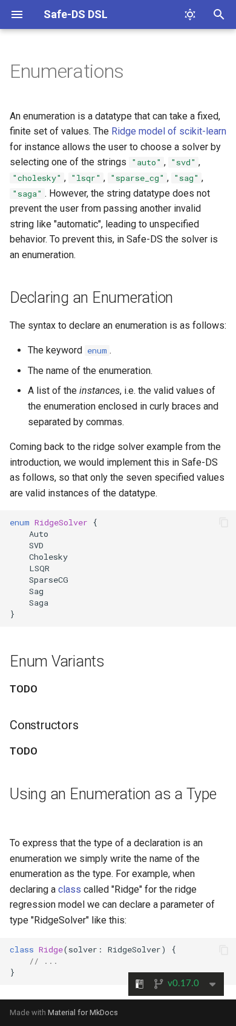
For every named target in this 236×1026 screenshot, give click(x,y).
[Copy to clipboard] (224, 522)
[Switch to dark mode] (190, 14)
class (69, 889)
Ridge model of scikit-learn (168, 131)
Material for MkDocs (83, 1012)
